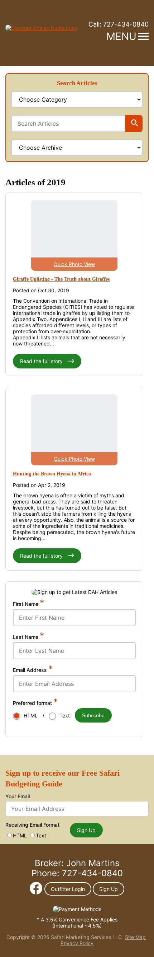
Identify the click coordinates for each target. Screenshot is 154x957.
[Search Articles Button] (134, 123)
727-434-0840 (118, 24)
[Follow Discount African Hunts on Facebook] (36, 892)
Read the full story (42, 361)
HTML (20, 835)
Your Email (17, 796)
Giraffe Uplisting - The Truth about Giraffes (61, 279)
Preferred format (35, 703)
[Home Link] (41, 28)
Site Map (135, 937)
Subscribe (93, 715)
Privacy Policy (77, 943)
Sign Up (86, 830)
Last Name (28, 636)
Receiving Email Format (32, 825)
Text (41, 835)
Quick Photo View (74, 264)
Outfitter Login (68, 889)
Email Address (33, 669)
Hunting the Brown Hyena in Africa (52, 474)
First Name (28, 603)
